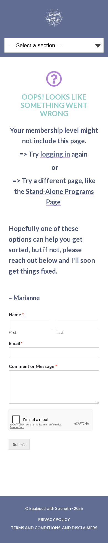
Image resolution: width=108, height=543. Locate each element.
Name (16, 314)
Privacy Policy (54, 519)
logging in (55, 154)
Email (16, 343)
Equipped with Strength (54, 17)
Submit (19, 444)
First (12, 332)
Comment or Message (33, 366)
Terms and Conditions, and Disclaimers (54, 527)
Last (60, 332)
